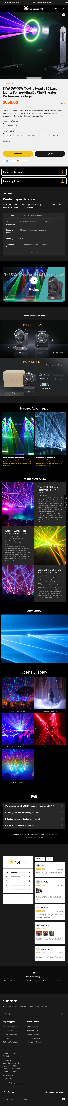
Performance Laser (10, 1026)
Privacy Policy (32, 1026)
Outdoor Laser (8, 1030)
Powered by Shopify (20, 1099)
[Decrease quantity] (5, 145)
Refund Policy (32, 1030)
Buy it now (50, 154)
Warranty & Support (34, 1042)
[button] (18, 873)
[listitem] (34, 172)
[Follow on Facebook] (4, 1092)
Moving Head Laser (10, 1034)
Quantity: (6, 141)
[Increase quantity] (12, 145)
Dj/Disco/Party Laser (11, 1042)
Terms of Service (33, 1038)
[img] (7, 84)
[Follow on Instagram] (8, 1092)
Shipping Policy (33, 1034)
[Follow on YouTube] (13, 1092)
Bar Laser (6, 1038)
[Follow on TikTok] (17, 1092)
